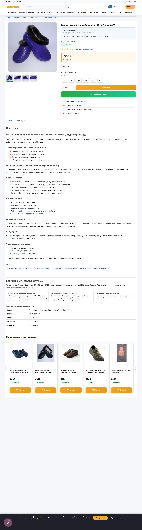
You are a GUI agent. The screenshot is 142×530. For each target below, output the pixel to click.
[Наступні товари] (135, 368)
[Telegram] (135, 2)
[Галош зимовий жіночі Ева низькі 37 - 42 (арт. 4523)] (32, 47)
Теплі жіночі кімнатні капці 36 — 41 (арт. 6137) (121, 371)
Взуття (49, 12)
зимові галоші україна (100, 268)
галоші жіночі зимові (14, 268)
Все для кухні (81, 12)
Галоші (25, 18)
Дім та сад (129, 12)
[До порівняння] (68, 66)
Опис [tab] (10, 121)
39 (86, 80)
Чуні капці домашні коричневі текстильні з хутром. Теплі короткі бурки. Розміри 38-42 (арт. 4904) (70, 371)
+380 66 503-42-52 (14, 1)
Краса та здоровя (108, 12)
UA (110, 6)
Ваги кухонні (12, 12)
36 (65, 80)
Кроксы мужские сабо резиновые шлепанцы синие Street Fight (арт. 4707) (20, 371)
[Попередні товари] (7, 368)
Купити (107, 87)
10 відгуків (77, 49)
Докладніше (41, 519)
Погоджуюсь (100, 518)
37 (72, 80)
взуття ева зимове (71, 268)
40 (93, 80)
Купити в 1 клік (100, 94)
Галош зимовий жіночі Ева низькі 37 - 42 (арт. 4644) (44, 371)
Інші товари (41, 12)
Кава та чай (94, 12)
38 (79, 80)
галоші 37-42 (84, 268)
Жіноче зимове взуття (95, 36)
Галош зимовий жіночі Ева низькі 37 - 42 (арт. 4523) (62, 18)
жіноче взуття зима (42, 268)
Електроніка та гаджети (64, 12)
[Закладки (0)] (118, 6)
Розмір (63, 76)
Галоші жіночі (35, 18)
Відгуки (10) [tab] (20, 121)
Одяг (119, 12)
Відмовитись (116, 518)
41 (100, 80)
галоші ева (28, 268)
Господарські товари (26, 12)
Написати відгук (88, 49)
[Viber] (132, 2)
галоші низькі (56, 268)
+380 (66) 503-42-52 (82, 101)
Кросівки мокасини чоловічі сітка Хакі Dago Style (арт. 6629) (96, 371)
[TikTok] (129, 2)
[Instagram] (126, 2)
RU (114, 6)
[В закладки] (63, 66)
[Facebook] (123, 2)
